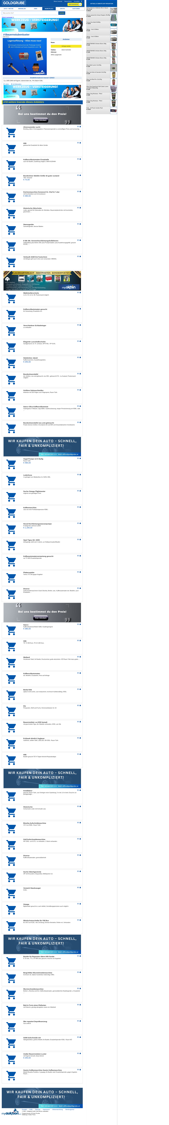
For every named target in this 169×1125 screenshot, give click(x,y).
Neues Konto (68, 1)
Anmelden (77, 1)
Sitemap (37, 1109)
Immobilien (22, 8)
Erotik (62, 8)
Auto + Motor (8, 8)
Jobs (35, 8)
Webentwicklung (57, 1109)
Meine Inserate (58, 1)
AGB (30, 1109)
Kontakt (24, 1109)
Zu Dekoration (16, 84)
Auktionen (76, 8)
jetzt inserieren (74, 4)
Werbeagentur (69, 1109)
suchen (61, 13)
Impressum (46, 1109)
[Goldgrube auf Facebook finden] (81, 1)
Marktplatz (49, 8)
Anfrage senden (66, 46)
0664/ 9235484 (66, 50)
